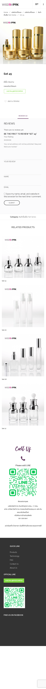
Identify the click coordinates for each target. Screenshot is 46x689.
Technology (14, 556)
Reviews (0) (23, 116)
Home (6, 12)
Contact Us (14, 564)
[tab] (23, 116)
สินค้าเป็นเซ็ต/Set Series (27, 217)
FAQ (11, 560)
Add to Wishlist (13, 101)
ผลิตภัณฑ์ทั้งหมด (16, 12)
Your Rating (8, 137)
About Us (13, 568)
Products (13, 552)
